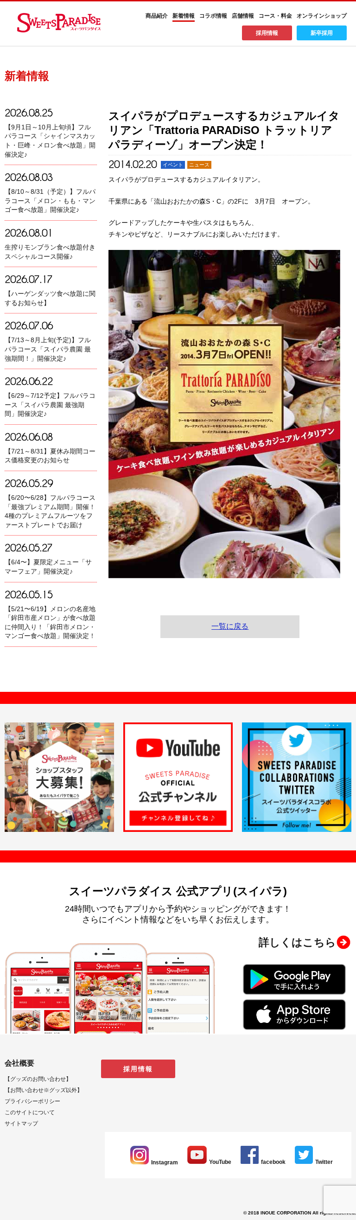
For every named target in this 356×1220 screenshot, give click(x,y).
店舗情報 (243, 16)
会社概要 (19, 1063)
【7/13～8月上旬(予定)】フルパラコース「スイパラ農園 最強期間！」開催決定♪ (48, 349)
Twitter (324, 1162)
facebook (273, 1162)
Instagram (164, 1162)
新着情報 (183, 16)
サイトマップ (21, 1123)
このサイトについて (30, 1112)
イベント (173, 164)
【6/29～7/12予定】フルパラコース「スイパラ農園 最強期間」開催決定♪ (50, 404)
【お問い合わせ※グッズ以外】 (44, 1090)
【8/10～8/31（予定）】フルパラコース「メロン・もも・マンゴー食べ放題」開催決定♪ (50, 200)
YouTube (220, 1162)
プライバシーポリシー (32, 1101)
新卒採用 (322, 33)
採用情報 (267, 33)
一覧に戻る (229, 626)
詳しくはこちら (297, 942)
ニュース (199, 164)
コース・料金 (275, 16)
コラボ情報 (213, 16)
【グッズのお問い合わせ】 (38, 1079)
